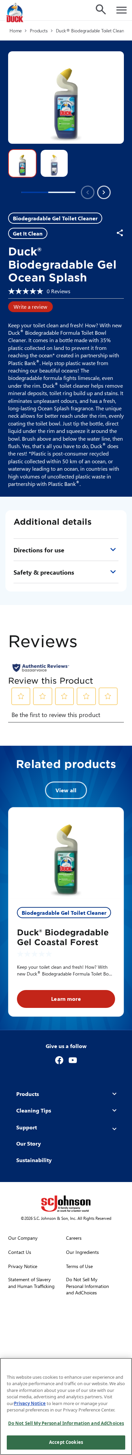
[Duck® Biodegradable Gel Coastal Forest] (66, 853)
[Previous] (87, 192)
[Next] (104, 192)
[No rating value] (27, 291)
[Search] (101, 9)
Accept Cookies (66, 1442)
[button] (22, 163)
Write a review (30, 306)
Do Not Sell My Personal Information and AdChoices (66, 1423)
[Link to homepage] (21, 13)
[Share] (120, 233)
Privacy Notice (30, 1403)
